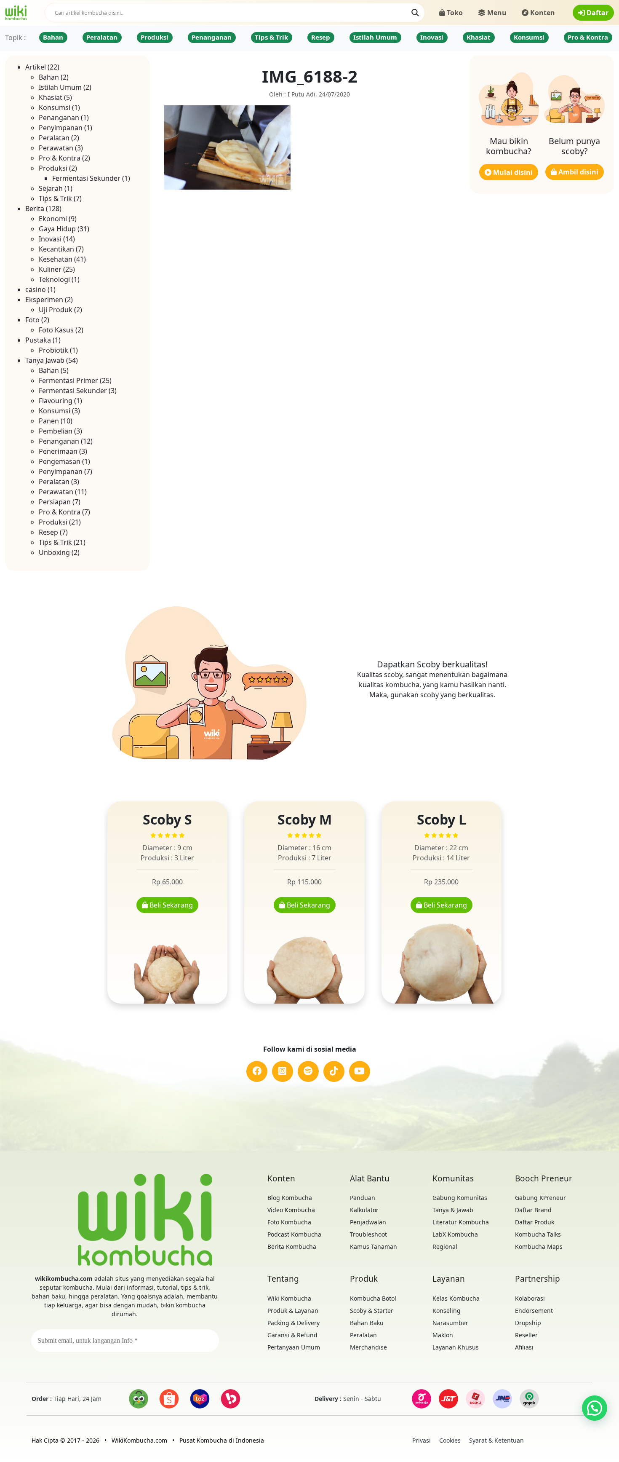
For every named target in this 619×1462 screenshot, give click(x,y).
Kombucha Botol (373, 1298)
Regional (444, 1246)
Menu (496, 12)
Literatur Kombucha (460, 1222)
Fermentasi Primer (68, 380)
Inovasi (431, 37)
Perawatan (56, 148)
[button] (594, 1408)
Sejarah (51, 188)
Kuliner (50, 269)
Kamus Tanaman (373, 1246)
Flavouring (55, 400)
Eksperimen (44, 299)
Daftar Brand (533, 1210)
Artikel (35, 67)
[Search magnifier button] (415, 13)
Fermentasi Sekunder (86, 178)
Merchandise (368, 1347)
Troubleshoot (368, 1234)
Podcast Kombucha (294, 1234)
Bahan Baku (367, 1323)
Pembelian (55, 431)
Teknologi (54, 279)
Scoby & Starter (371, 1311)
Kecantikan (56, 249)
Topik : (15, 37)
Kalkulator (364, 1210)
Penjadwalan (368, 1222)
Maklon (442, 1335)
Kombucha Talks (538, 1234)
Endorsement (534, 1311)
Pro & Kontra (588, 37)
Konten (541, 12)
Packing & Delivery (293, 1323)
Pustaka (38, 340)
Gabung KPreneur (540, 1198)
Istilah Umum (375, 37)
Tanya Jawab (44, 360)
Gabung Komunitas (459, 1198)
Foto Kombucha (289, 1222)
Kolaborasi (530, 1298)
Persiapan (55, 501)
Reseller (526, 1335)
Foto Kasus (56, 330)
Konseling (446, 1311)
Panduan (362, 1198)
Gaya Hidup (57, 228)
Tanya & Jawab (452, 1210)
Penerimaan (58, 451)
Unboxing (54, 552)
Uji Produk (55, 309)
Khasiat (479, 37)
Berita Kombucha (291, 1246)
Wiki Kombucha (289, 1298)
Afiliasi (524, 1347)
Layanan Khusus (455, 1347)
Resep (320, 37)
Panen (49, 421)
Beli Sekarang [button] (170, 905)
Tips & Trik (271, 37)
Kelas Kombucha (456, 1298)
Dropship (528, 1323)
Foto (32, 319)
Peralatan (101, 37)
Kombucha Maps (539, 1246)
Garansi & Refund (292, 1335)
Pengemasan (59, 461)
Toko (454, 12)
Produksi (154, 37)
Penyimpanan (61, 127)
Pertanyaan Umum (293, 1347)
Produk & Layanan (292, 1311)
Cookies (450, 1440)
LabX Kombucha (455, 1234)
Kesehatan (55, 259)
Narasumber (450, 1323)
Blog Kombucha (289, 1198)
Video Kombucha (291, 1210)
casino (35, 289)
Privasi (421, 1440)
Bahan (53, 37)
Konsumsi (529, 37)
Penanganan (212, 37)
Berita (34, 208)
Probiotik (53, 350)
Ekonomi (53, 218)
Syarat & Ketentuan (496, 1440)
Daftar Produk (534, 1222)
